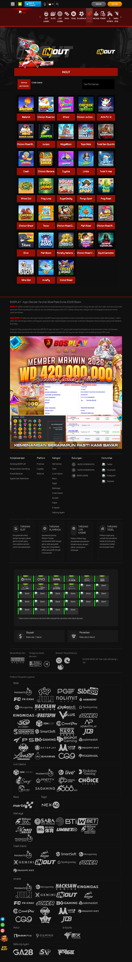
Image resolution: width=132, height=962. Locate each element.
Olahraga (81, 18)
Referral (40, 473)
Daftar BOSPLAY (16, 318)
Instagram (111, 475)
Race (67, 18)
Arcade (96, 18)
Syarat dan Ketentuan (19, 478)
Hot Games (46, 19)
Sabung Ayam (116, 19)
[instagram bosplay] (2, 930)
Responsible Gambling (20, 468)
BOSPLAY (13, 307)
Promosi (40, 464)
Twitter (110, 464)
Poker (103, 18)
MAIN (27, 104)
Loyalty (40, 468)
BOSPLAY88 (82, 475)
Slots (53, 18)
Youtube (110, 481)
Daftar (115, 4)
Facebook (111, 470)
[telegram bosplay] (2, 919)
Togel (73, 18)
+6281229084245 (85, 464)
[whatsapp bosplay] (2, 924)
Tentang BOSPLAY (18, 464)
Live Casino (60, 19)
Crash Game (89, 19)
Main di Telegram (32, 4)
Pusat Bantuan (16, 473)
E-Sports (110, 19)
